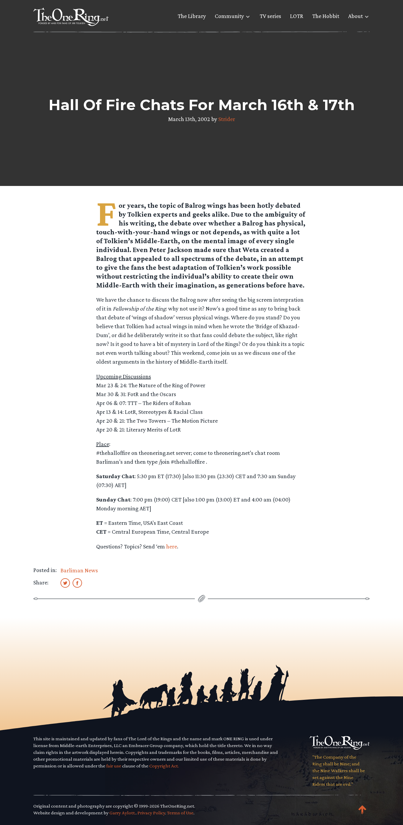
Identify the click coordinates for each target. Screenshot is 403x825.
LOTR (296, 16)
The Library (192, 16)
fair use (113, 766)
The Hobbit (325, 16)
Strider (226, 119)
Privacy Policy (151, 813)
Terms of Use (180, 813)
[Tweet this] (65, 582)
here (171, 546)
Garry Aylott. (122, 813)
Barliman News (79, 570)
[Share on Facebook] (77, 582)
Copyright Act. (164, 766)
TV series (270, 16)
